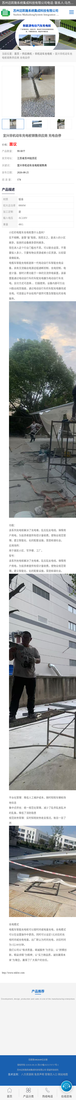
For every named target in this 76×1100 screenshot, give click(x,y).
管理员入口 (51, 1074)
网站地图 (63, 1074)
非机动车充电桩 (43, 53)
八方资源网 (27, 1074)
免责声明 (39, 1074)
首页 (16, 53)
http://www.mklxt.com (13, 972)
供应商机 (27, 53)
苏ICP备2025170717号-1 (48, 1065)
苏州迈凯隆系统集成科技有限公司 (31, 1070)
